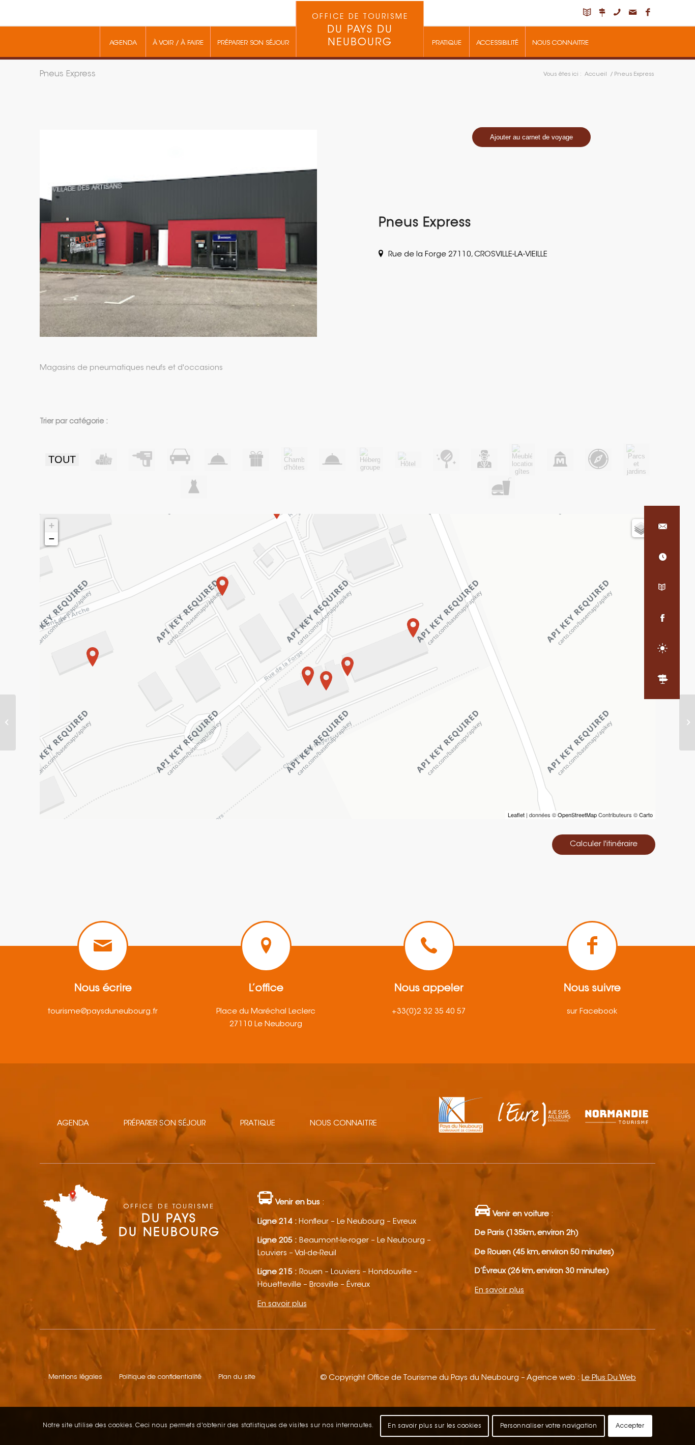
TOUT (62, 459)
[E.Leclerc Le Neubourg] (8, 722)
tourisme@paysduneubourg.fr (103, 1012)
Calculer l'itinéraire (604, 844)
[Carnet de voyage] (662, 587)
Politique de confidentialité (160, 1377)
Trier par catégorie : (74, 421)
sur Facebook (592, 1012)
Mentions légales (75, 1377)
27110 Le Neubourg (265, 1024)
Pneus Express (68, 74)
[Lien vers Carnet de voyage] (586, 12)
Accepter (630, 1426)
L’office (266, 989)
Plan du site (236, 1377)
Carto (646, 815)
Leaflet (516, 815)
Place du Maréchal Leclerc (265, 1012)
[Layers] (641, 528)
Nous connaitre (343, 1124)
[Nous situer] (662, 679)
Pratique (257, 1124)
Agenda (73, 1124)
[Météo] (662, 648)
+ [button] (51, 525)
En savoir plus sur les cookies (434, 1426)
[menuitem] (123, 41)
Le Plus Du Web (609, 1378)
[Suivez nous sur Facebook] (662, 618)
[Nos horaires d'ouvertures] (662, 556)
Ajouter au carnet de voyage (531, 137)
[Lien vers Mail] (632, 12)
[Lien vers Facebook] (647, 12)
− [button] (51, 538)
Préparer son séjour (165, 1124)
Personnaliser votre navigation (548, 1426)
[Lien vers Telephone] (617, 12)
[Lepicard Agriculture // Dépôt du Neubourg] (687, 722)
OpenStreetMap (577, 815)
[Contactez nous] (662, 526)
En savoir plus (282, 1304)
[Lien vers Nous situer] (602, 12)
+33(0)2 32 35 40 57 (429, 1012)
